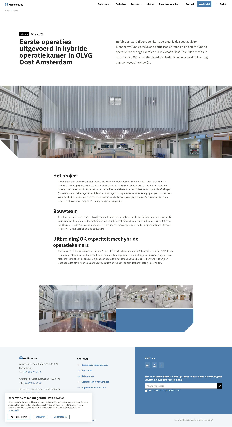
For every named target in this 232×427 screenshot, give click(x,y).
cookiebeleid (13, 410)
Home (7, 10)
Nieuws (16, 10)
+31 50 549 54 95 (32, 382)
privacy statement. (173, 390)
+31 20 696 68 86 (32, 372)
